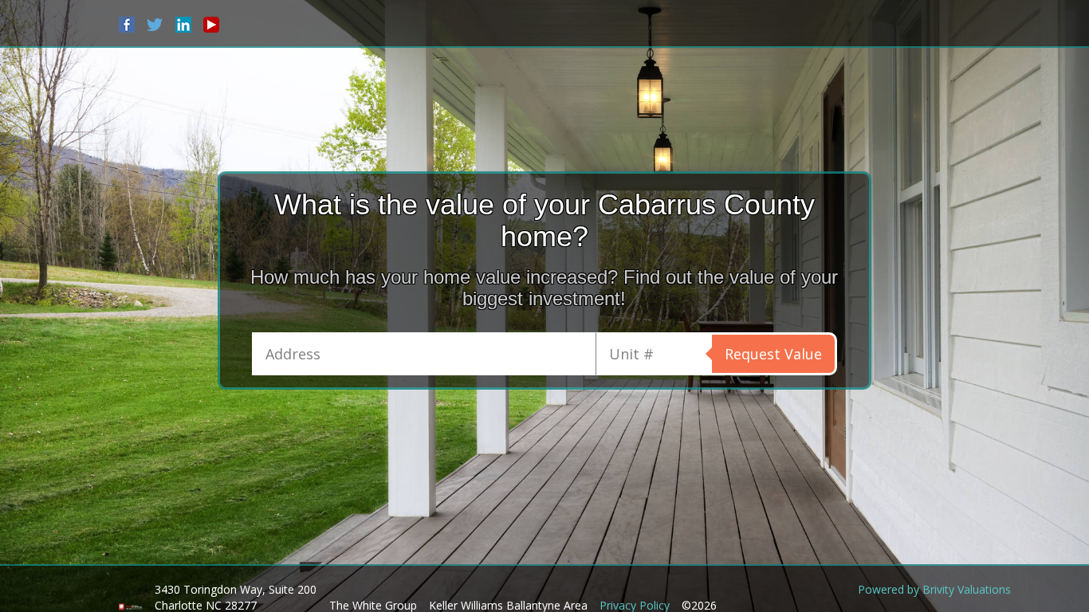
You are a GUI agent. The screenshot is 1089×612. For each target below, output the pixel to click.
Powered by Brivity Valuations (934, 589)
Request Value (773, 353)
